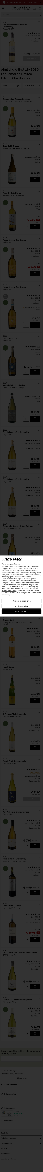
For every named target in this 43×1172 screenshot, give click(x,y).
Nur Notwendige (21, 606)
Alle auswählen (21, 612)
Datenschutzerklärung (9, 591)
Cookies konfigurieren (21, 601)
